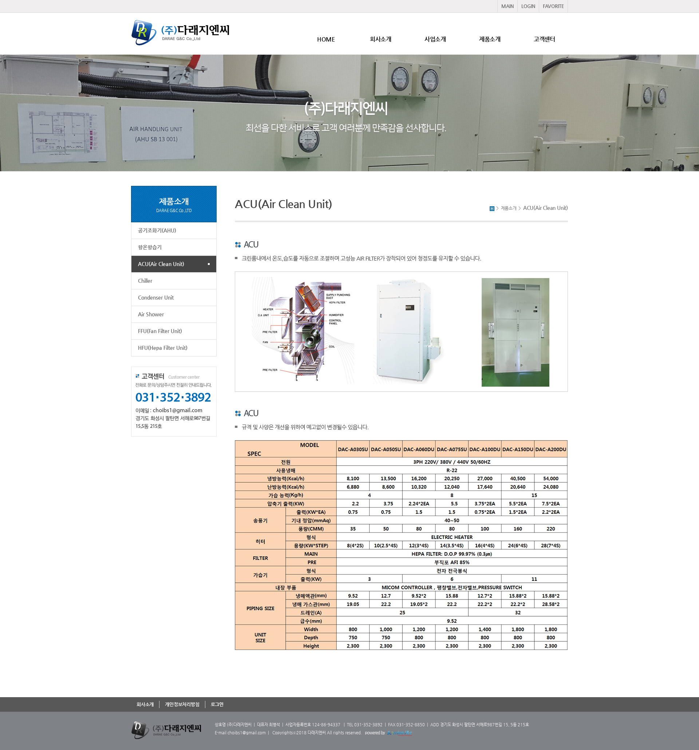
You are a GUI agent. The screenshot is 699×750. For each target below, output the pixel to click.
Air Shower (151, 314)
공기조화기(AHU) (157, 230)
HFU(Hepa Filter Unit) (162, 348)
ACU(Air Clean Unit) (161, 264)
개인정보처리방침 (182, 704)
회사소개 (380, 39)
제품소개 (489, 39)
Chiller (145, 281)
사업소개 (435, 39)
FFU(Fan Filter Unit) (160, 331)
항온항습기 (150, 247)
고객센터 (544, 39)
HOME (326, 39)
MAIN (507, 6)
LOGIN (528, 6)
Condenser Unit (156, 297)
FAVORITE (553, 6)
